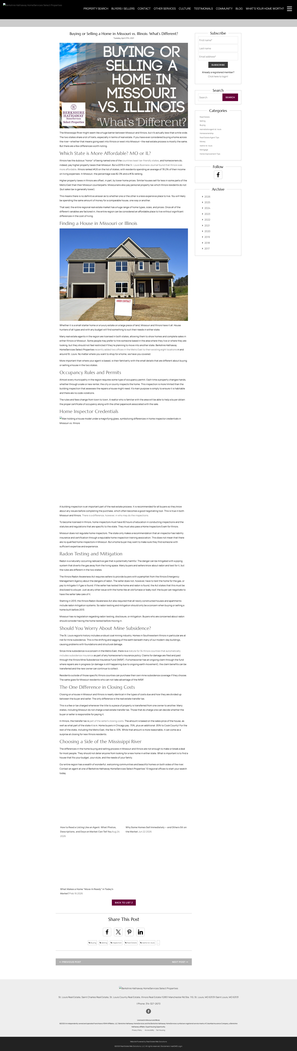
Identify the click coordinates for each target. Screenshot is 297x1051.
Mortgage (204, 149)
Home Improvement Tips (210, 154)
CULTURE (185, 8)
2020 (207, 231)
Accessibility (149, 1030)
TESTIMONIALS (203, 8)
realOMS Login (176, 1046)
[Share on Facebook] (107, 932)
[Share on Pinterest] (129, 932)
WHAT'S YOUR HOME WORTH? (265, 8)
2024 (207, 208)
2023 (207, 214)
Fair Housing (160, 1030)
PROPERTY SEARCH (96, 8)
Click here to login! (218, 76)
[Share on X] (118, 932)
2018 (207, 243)
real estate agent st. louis (210, 129)
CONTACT (144, 8)
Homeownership (206, 133)
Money (202, 141)
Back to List (123, 902)
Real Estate (132, 942)
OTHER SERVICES (165, 8)
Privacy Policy (137, 1030)
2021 (207, 225)
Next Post (179, 961)
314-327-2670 (153, 1003)
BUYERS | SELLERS (123, 8)
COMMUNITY (224, 8)
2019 (207, 237)
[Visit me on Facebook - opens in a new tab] (218, 175)
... (158, 942)
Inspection (117, 942)
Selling (104, 942)
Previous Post (71, 961)
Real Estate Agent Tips (209, 137)
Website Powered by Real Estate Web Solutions (148, 1041)
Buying (93, 942)
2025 (207, 202)
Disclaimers (165, 1046)
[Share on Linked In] (140, 932)
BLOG (239, 8)
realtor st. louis (148, 942)
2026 (207, 196)
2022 (207, 219)
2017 (207, 248)
